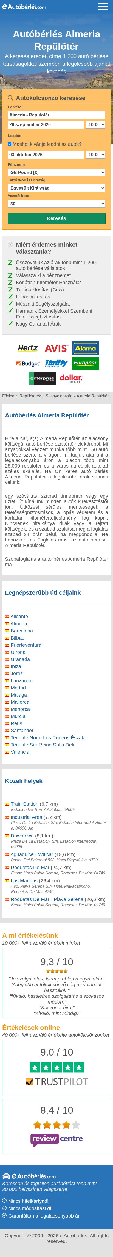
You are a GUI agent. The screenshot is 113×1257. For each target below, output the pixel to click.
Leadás (14, 135)
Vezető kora (18, 195)
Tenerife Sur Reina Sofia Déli (41, 745)
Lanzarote (21, 680)
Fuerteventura (25, 645)
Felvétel (15, 107)
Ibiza (15, 666)
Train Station (23, 804)
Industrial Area (25, 817)
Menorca (19, 709)
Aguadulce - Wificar (31, 854)
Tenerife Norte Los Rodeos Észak (46, 737)
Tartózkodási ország (27, 180)
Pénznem (16, 164)
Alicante (18, 616)
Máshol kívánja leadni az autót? (47, 144)
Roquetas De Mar (29, 867)
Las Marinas (23, 880)
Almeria (18, 623)
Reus (15, 723)
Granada (19, 659)
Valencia (19, 752)
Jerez (16, 673)
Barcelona (21, 631)
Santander (21, 730)
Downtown (21, 836)
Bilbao (16, 638)
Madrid (17, 688)
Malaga (18, 695)
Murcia (17, 716)
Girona (17, 652)
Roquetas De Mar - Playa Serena (46, 899)
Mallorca (19, 702)
